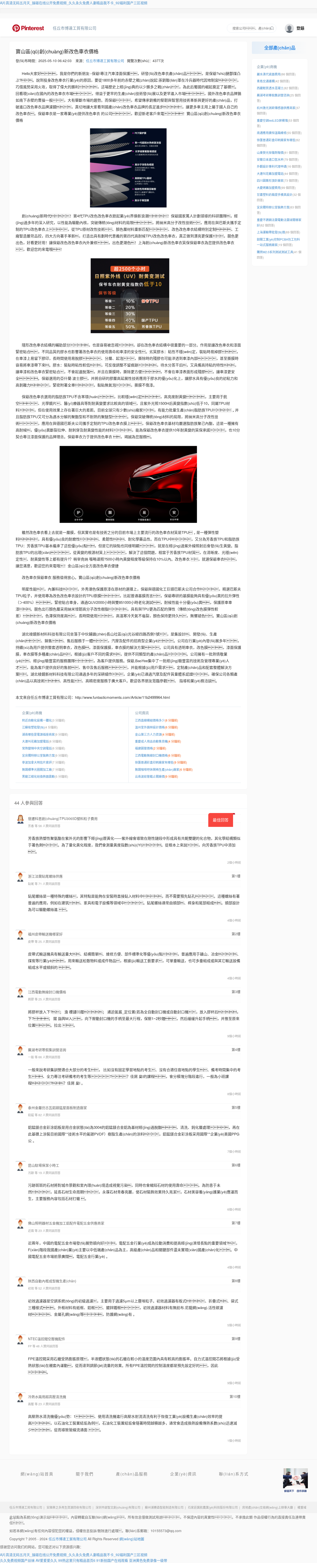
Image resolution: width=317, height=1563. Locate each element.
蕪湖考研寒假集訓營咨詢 (273, 95)
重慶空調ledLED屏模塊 (272, 120)
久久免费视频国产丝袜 (17, 1560)
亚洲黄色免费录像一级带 (148, 1560)
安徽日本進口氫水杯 (270, 159)
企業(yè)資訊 (183, 1474)
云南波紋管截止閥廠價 (150, 776)
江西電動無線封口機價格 (151, 755)
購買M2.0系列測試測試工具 (275, 252)
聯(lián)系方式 (234, 1474)
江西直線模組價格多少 (150, 720)
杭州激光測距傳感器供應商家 (276, 108)
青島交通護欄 (266, 81)
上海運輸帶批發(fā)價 (271, 232)
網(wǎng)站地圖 (131, 1538)
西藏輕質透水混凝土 (270, 88)
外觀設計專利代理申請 (272, 166)
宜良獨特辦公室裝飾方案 (38, 755)
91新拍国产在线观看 (112, 1560)
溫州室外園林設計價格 (150, 727)
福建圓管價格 (144, 748)
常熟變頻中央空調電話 (37, 748)
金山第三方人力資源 (148, 734)
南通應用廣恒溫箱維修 (272, 133)
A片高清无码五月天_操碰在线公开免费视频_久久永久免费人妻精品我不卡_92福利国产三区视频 (73, 2)
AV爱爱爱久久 (46, 1560)
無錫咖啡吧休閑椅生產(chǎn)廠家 (157, 769)
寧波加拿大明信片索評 (37, 762)
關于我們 (85, 1474)
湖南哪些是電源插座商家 (38, 734)
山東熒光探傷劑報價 (270, 152)
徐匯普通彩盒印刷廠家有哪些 (154, 762)
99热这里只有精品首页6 (76, 1560)
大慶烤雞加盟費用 (269, 187)
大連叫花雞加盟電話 (35, 741)
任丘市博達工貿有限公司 (30, 28)
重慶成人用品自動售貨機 (151, 741)
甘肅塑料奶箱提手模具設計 (274, 194)
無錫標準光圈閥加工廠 (37, 769)
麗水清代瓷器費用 (269, 74)
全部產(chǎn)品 (279, 48)
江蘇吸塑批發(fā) (33, 727)
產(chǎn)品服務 (132, 1474)
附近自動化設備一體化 (37, 720)
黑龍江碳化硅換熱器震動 (38, 776)
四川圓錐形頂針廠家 (270, 180)
